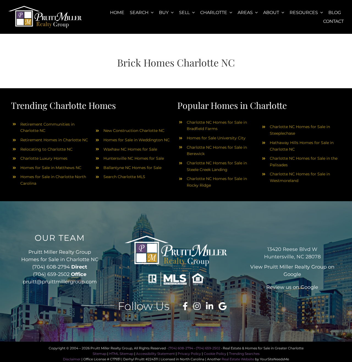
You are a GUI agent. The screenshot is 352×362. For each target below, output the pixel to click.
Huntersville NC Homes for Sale (133, 158)
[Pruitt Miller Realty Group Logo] (45, 7)
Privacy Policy (189, 354)
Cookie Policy (215, 354)
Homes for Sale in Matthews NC (50, 167)
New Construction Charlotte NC (133, 130)
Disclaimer (72, 359)
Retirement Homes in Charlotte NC (54, 139)
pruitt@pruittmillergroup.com (60, 282)
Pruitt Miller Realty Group (295, 267)
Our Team (60, 238)
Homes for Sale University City (216, 138)
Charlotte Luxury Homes (43, 158)
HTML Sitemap (121, 354)
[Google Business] (223, 306)
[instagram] (196, 306)
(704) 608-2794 (51, 267)
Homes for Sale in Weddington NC (136, 139)
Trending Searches (244, 354)
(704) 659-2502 (51, 274)
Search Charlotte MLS (124, 176)
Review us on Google (292, 287)
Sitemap (99, 354)
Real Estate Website (238, 359)
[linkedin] (209, 306)
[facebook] (185, 306)
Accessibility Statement (155, 354)
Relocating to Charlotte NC (46, 149)
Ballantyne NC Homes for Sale (132, 167)
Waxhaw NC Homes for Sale (130, 149)
